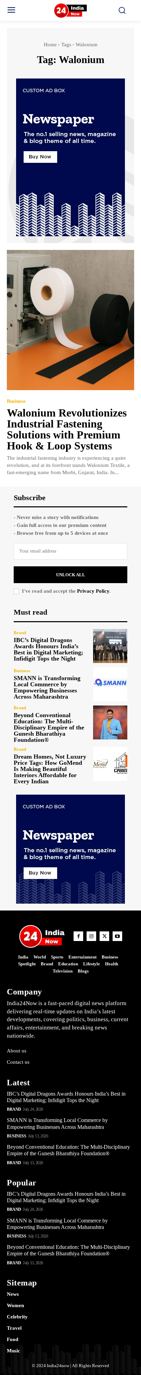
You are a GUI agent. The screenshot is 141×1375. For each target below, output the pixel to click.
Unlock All (70, 574)
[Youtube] (117, 936)
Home (50, 44)
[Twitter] (104, 936)
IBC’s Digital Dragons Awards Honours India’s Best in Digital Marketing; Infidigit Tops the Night (48, 649)
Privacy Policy (93, 591)
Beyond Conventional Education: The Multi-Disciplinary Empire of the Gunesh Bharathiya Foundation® (49, 727)
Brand (20, 632)
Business (16, 401)
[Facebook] (78, 936)
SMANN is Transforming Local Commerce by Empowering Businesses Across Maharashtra (47, 687)
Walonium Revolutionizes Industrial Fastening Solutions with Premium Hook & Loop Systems (67, 429)
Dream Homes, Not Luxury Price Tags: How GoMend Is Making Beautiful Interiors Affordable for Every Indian (50, 769)
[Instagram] (91, 936)
